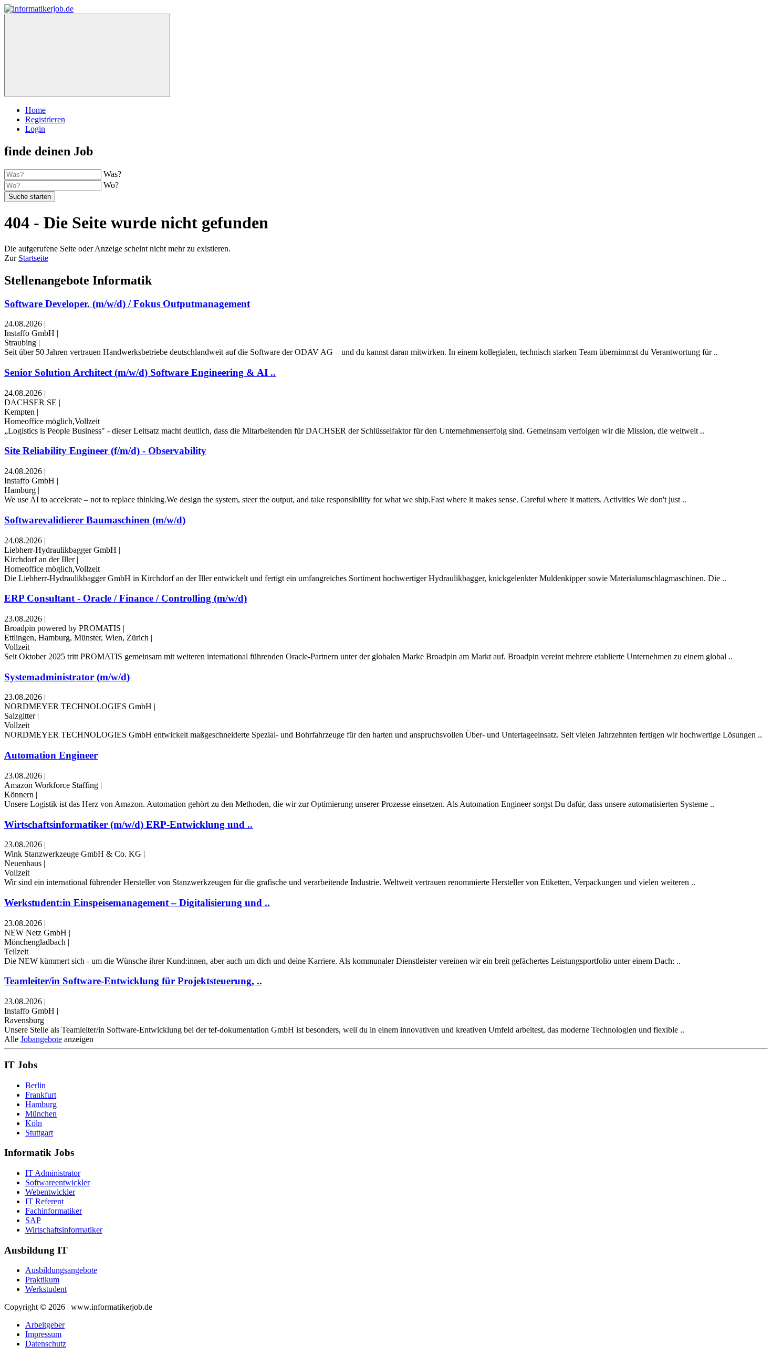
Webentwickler (50, 1191)
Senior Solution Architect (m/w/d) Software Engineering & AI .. (140, 372)
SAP (33, 1220)
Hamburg (41, 1104)
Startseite (33, 258)
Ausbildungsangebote (61, 1270)
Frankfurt (40, 1094)
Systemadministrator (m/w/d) (67, 676)
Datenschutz (45, 1343)
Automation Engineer (51, 755)
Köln (33, 1123)
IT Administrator (52, 1173)
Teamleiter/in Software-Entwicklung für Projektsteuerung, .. (133, 980)
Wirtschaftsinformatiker (63, 1229)
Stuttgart (39, 1132)
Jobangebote (41, 1039)
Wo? (111, 185)
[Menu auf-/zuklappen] (87, 55)
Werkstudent (46, 1289)
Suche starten (29, 197)
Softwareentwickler (57, 1182)
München (41, 1113)
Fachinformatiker (53, 1210)
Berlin (35, 1085)
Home (35, 110)
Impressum (43, 1334)
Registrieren (45, 119)
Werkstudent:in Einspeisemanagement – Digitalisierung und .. (137, 902)
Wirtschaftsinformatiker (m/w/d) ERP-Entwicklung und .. (128, 824)
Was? (112, 174)
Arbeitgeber (45, 1324)
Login (35, 128)
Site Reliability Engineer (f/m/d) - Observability (105, 450)
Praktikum (42, 1279)
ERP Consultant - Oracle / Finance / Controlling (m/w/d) (125, 598)
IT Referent (44, 1201)
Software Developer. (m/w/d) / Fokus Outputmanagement (127, 303)
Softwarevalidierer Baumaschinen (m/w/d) (94, 519)
